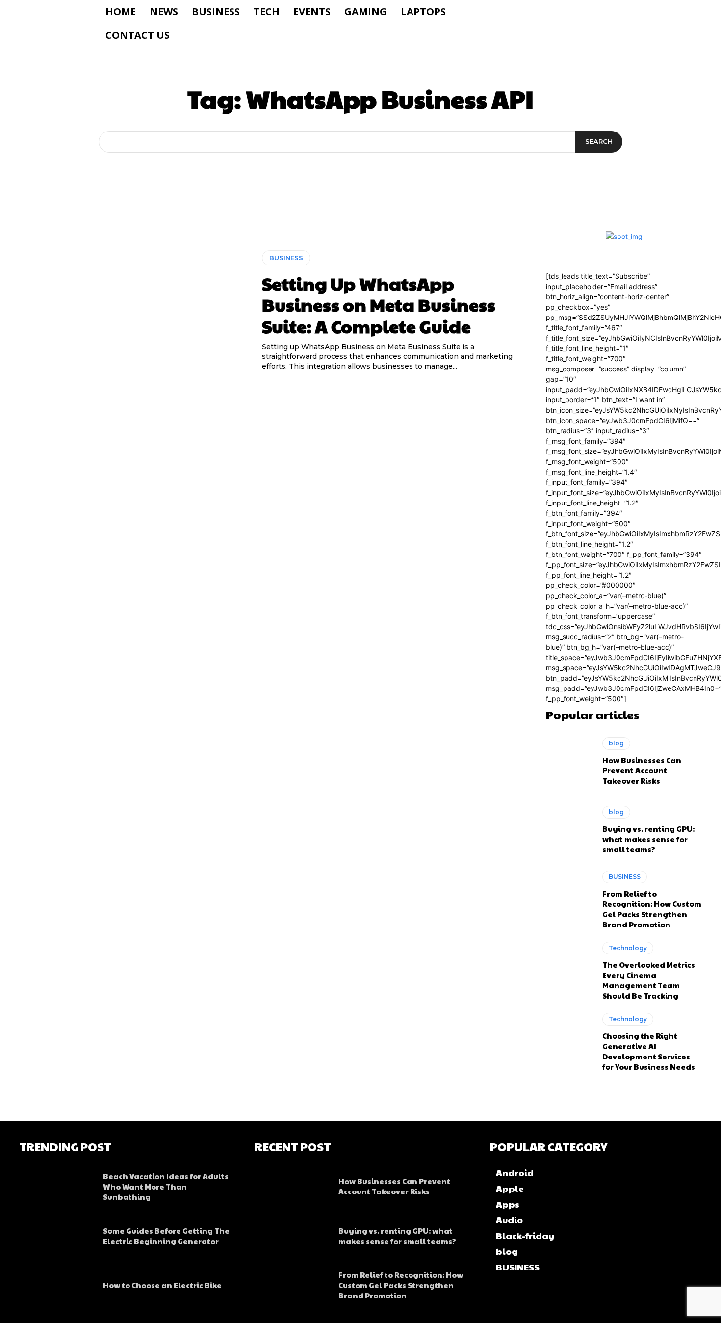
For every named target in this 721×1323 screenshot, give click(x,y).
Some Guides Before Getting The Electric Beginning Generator (166, 1235)
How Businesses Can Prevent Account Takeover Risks (641, 770)
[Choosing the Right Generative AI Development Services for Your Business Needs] (569, 1041)
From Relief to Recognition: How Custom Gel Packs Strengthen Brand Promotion (651, 908)
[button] (535, 12)
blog (616, 743)
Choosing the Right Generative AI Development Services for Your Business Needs (648, 1051)
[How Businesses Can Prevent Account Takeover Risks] (569, 762)
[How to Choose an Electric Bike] (56, 1282)
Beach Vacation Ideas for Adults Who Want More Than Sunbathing (166, 1186)
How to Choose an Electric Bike (162, 1285)
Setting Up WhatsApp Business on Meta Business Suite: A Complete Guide (378, 304)
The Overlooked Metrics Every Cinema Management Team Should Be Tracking (648, 980)
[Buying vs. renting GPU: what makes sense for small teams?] (569, 830)
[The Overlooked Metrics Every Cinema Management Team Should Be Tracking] (569, 970)
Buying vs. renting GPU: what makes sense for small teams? (648, 838)
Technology (628, 948)
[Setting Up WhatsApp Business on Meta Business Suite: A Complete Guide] (133, 311)
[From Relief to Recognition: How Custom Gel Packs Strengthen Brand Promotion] (569, 898)
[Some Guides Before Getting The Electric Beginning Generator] (56, 1233)
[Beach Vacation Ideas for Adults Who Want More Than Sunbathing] (56, 1184)
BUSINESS (286, 258)
